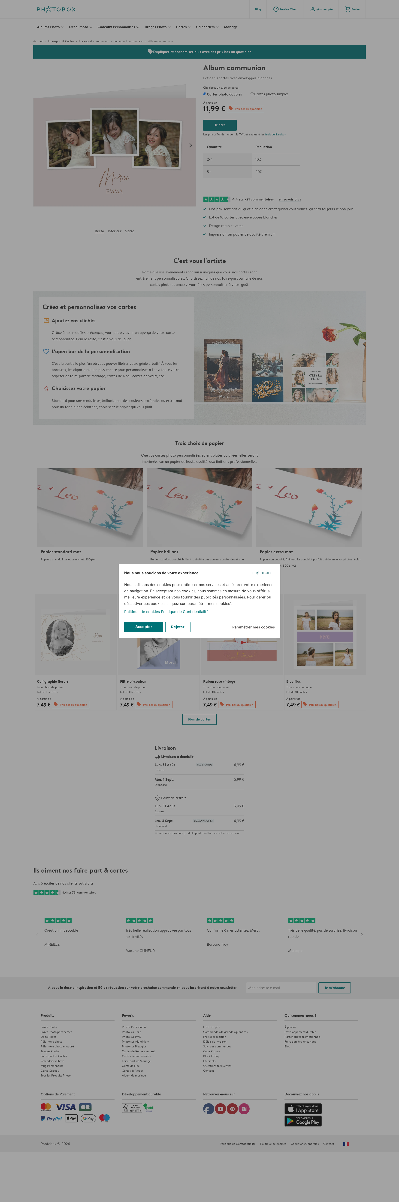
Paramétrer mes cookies (253, 627)
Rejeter (177, 627)
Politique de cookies (142, 611)
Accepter (143, 626)
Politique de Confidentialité (185, 611)
